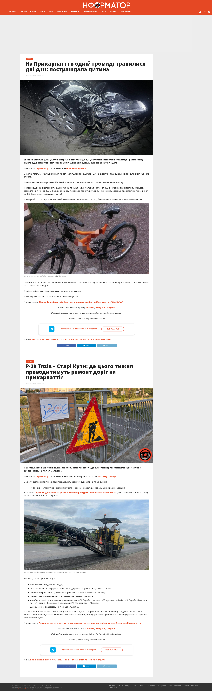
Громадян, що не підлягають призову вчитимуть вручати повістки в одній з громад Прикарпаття (90, 623)
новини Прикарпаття (74, 660)
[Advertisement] (106, 33)
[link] (76, 492)
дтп (39, 339)
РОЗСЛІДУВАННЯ (90, 12)
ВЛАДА (33, 12)
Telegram (110, 628)
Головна (13, 12)
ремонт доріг (99, 660)
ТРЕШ (51, 12)
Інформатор (42, 168)
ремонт (88, 660)
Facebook (89, 628)
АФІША (103, 12)
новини (82, 339)
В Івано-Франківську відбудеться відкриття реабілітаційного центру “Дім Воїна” (81, 302)
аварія (33, 339)
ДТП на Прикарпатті (51, 339)
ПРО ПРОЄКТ (126, 12)
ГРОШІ (42, 12)
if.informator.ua (24, 689)
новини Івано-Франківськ (99, 339)
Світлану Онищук (107, 476)
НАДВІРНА (75, 12)
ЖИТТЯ (24, 12)
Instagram (100, 628)
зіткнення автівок (69, 339)
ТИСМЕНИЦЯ (62, 12)
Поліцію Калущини (76, 168)
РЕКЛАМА (114, 12)
